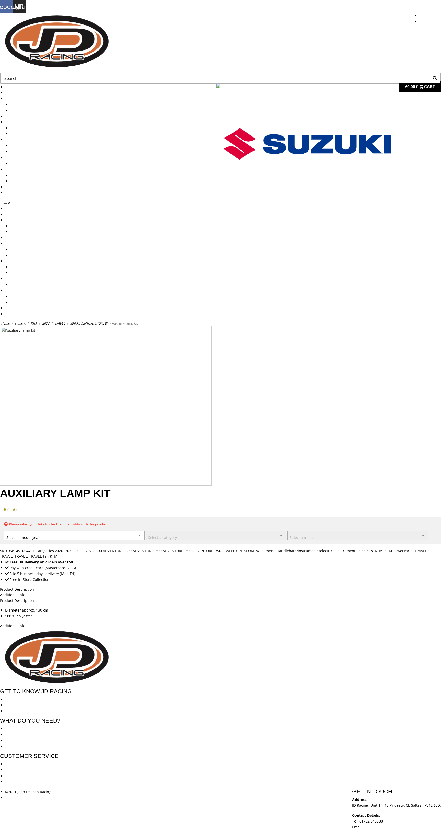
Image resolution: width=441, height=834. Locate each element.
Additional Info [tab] (12, 594)
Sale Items (19, 181)
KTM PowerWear (24, 175)
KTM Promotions (24, 145)
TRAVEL (60, 323)
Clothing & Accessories (24, 169)
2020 (59, 550)
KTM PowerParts (398, 550)
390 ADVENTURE (110, 550)
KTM (34, 323)
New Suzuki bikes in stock (32, 133)
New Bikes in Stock (21, 122)
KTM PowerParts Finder (30, 163)
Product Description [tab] (17, 600)
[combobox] (74, 535)
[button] (222, 202)
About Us (13, 92)
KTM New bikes (23, 104)
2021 (69, 550)
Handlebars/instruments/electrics (305, 550)
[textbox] (74, 536)
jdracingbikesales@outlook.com (391, 827)
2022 (79, 550)
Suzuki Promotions (26, 151)
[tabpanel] (220, 613)
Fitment (20, 323)
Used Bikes (14, 116)
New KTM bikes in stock (30, 128)
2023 (46, 323)
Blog (9, 186)
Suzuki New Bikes (25, 110)
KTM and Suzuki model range (30, 98)
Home (5, 323)
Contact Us (14, 192)
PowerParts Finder (20, 157)
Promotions (14, 139)
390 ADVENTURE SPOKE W (89, 323)
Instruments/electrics (354, 550)
